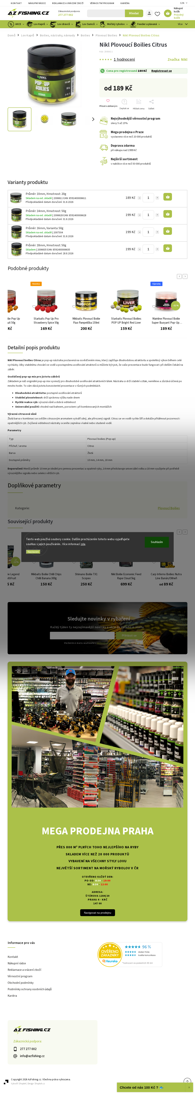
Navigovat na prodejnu (97, 912)
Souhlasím (157, 542)
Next (185, 276)
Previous (180, 276)
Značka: (177, 59)
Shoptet (22, 1083)
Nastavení (33, 551)
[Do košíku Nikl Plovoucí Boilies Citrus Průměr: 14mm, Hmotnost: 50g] (167, 214)
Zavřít (178, 115)
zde (83, 544)
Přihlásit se (129, 635)
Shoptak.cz (39, 1083)
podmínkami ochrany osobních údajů (114, 643)
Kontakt (16, 3)
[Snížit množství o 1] (139, 198)
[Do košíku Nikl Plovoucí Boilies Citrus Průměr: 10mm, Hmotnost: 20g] (167, 197)
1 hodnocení (124, 60)
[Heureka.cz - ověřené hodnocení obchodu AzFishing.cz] (142, 955)
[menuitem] (16, 24)
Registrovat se (161, 71)
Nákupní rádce (37, 3)
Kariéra (125, 3)
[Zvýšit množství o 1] (157, 198)
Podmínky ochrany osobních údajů (30, 989)
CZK (182, 3)
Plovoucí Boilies (169, 508)
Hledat (134, 13)
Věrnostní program (102, 3)
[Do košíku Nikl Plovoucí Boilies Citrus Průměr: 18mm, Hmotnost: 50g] (167, 248)
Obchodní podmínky (21, 983)
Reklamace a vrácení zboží (68, 3)
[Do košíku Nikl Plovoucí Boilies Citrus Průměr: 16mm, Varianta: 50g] (167, 231)
